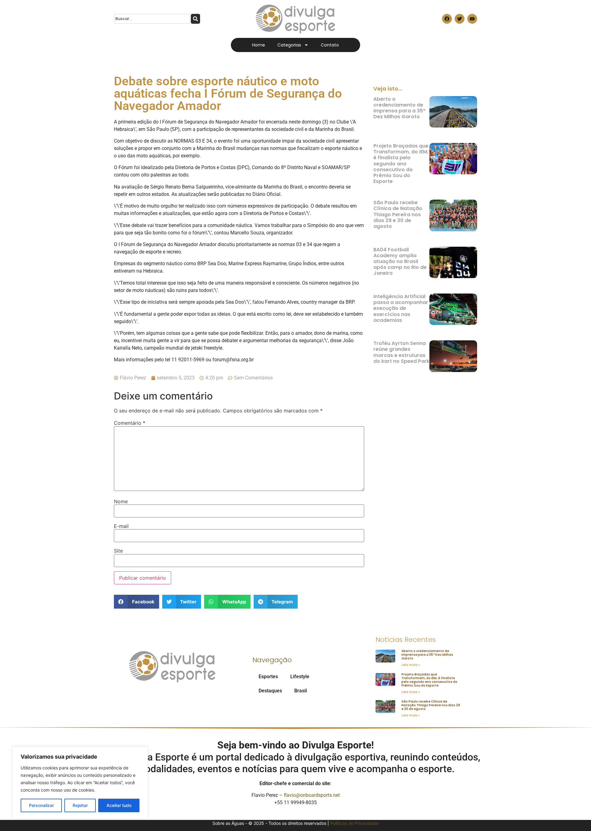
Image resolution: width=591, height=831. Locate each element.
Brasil (300, 691)
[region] (80, 783)
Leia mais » (410, 665)
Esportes (268, 676)
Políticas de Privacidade (354, 823)
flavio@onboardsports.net (312, 795)
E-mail (121, 526)
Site (118, 550)
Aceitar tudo (119, 805)
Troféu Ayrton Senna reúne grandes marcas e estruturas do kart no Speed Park (401, 352)
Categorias (289, 45)
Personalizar (41, 805)
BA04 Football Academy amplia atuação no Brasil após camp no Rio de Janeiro (400, 261)
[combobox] (152, 19)
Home (258, 45)
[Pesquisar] (195, 19)
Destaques (270, 691)
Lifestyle (299, 676)
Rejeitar (80, 805)
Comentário (129, 422)
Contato (330, 45)
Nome (121, 501)
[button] (136, 602)
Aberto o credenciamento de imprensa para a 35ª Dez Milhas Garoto (399, 107)
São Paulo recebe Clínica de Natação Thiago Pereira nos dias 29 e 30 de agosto (397, 214)
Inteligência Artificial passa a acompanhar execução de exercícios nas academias (400, 308)
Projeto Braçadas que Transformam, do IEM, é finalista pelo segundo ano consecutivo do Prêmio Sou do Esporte (400, 163)
